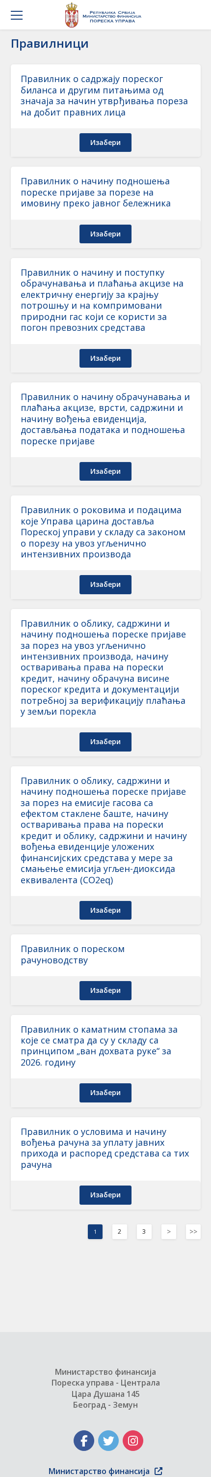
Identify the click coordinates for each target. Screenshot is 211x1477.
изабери (105, 142)
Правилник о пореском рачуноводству (73, 954)
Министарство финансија (99, 1471)
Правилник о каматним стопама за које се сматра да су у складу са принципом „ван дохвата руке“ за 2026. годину (99, 1045)
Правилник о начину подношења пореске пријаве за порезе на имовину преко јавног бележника (96, 192)
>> (193, 1231)
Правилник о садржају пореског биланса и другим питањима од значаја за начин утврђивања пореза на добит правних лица (104, 95)
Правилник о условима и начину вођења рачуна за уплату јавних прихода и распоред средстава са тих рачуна (105, 1148)
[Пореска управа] (105, 15)
